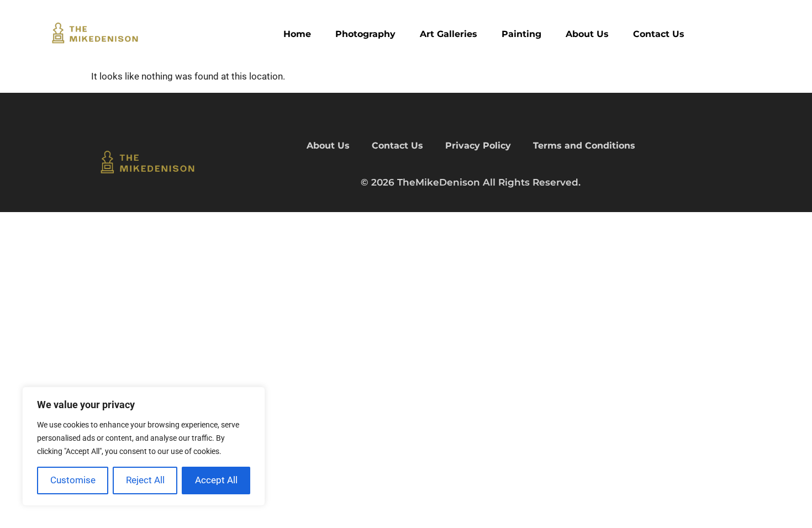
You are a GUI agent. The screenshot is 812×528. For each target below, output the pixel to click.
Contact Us (658, 34)
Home (297, 34)
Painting (521, 34)
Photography (365, 34)
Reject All (145, 479)
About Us (587, 34)
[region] (143, 446)
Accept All (216, 479)
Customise (73, 479)
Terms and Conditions (584, 145)
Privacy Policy (478, 145)
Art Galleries (448, 34)
